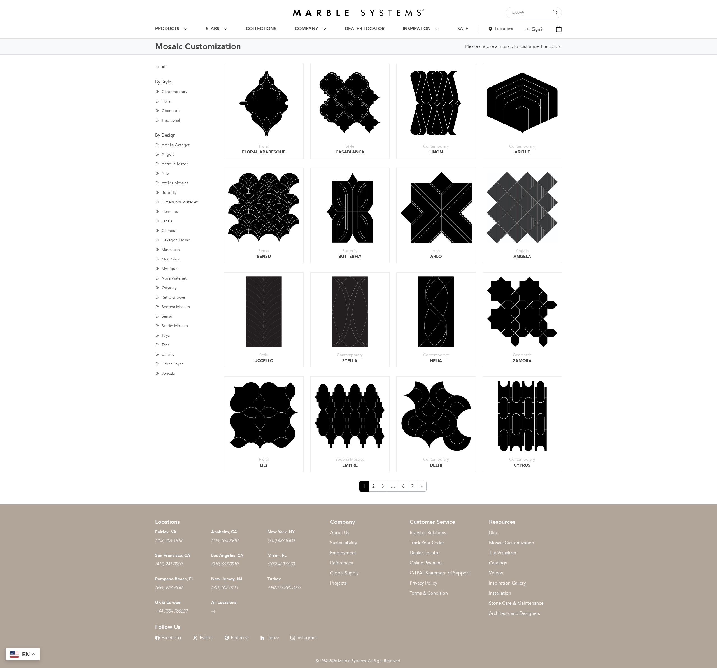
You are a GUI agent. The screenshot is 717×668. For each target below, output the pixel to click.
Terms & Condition (429, 593)
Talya (165, 335)
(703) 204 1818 (168, 540)
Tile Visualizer (502, 552)
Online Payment (426, 562)
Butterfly (168, 192)
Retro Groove (172, 297)
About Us (339, 532)
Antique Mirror (174, 164)
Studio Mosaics (174, 325)
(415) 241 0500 (168, 564)
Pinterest (240, 637)
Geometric (170, 110)
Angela (167, 154)
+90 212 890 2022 (284, 587)
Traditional (170, 120)
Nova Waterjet (173, 278)
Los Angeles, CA (227, 555)
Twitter (206, 637)
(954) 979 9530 (168, 587)
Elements (169, 211)
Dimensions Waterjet (179, 202)
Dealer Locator (425, 552)
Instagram (307, 637)
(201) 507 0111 (224, 587)
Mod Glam (170, 259)
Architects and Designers (514, 613)
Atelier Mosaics (174, 183)
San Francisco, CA (172, 555)
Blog (494, 532)
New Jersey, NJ (226, 578)
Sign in (537, 29)
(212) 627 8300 (280, 540)
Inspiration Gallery (507, 583)
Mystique (169, 268)
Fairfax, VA (165, 531)
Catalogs (498, 562)
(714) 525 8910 (224, 540)
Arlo (164, 173)
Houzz (272, 637)
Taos (164, 345)
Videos (496, 573)
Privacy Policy (423, 583)
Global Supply (344, 573)
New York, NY (281, 531)
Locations (503, 28)
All (163, 67)
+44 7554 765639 (171, 611)
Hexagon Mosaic (175, 240)
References (341, 562)
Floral (165, 101)
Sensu (166, 316)
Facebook (171, 637)
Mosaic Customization (511, 542)
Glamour (168, 230)
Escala (166, 221)
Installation (500, 593)
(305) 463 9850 (280, 564)
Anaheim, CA (224, 531)
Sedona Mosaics (175, 306)
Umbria (167, 354)
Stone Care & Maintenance (516, 603)
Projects (338, 583)
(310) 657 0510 (224, 564)
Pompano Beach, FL (174, 578)
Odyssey (168, 287)
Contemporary (173, 91)
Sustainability (343, 542)
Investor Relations (428, 532)
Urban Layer (171, 364)
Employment (343, 552)
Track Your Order (427, 542)
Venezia (167, 373)
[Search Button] (555, 12)
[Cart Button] (559, 28)
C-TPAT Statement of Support (440, 573)
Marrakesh (170, 249)
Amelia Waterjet (175, 145)
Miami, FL (277, 555)
